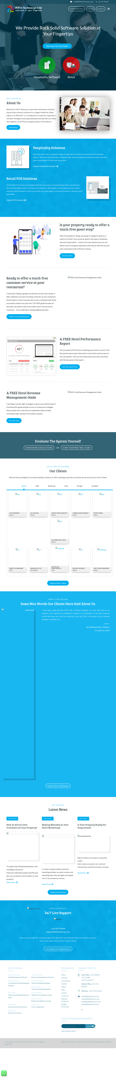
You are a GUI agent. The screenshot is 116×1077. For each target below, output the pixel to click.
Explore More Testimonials (58, 786)
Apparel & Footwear (15, 1013)
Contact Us (100, 9)
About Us (64, 978)
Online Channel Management (40, 989)
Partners (64, 984)
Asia (66, 486)
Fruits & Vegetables (37, 1007)
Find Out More (67, 256)
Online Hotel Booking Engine (40, 983)
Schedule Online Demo (77, 9)
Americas (51, 486)
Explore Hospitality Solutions (44, 166)
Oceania (95, 486)
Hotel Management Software (17, 977)
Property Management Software (99, 1042)
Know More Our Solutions (39, 448)
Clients (63, 987)
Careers (64, 993)
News (63, 990)
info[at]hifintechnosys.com (84, 2)
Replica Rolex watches (42, 102)
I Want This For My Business (19, 317)
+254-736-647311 (95, 991)
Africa (23, 486)
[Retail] (71, 65)
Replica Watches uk (41, 107)
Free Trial (90, 9)
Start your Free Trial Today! (57, 46)
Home (63, 975)
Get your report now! (69, 367)
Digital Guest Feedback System (41, 995)
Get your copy (14, 420)
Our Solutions (65, 981)
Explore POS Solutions (15, 200)
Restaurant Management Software (42, 977)
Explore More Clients (58, 583)
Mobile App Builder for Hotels (41, 1001)
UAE (37, 486)
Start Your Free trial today (76, 448)
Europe (79, 486)
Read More (13, 127)
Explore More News (58, 892)
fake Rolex (31, 105)
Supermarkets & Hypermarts (17, 1007)
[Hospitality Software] (47, 65)
